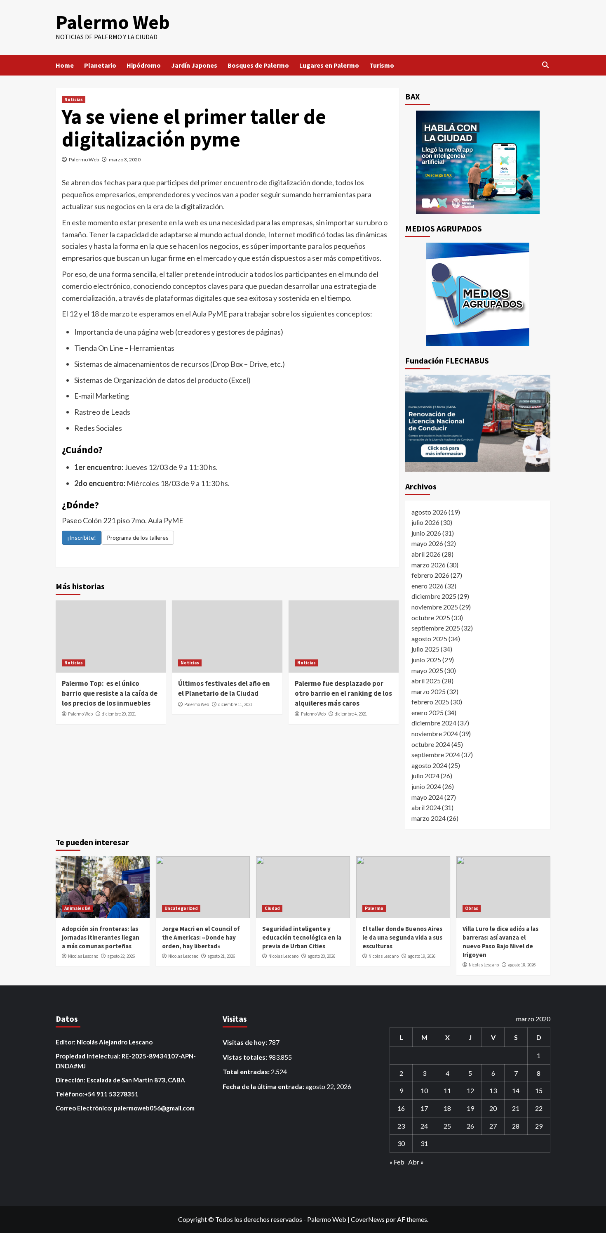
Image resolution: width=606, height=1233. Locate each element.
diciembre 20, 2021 (119, 714)
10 (424, 1090)
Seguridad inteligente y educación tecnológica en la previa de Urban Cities (301, 937)
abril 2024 (426, 807)
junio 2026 (426, 533)
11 (447, 1090)
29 (539, 1126)
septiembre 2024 (435, 754)
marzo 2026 (428, 565)
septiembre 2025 (435, 628)
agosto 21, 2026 (221, 956)
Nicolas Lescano (83, 956)
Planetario (100, 65)
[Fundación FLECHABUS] (478, 423)
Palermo (374, 908)
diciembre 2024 (433, 723)
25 (447, 1126)
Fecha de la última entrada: (264, 1086)
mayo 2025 (427, 670)
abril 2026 (426, 554)
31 (424, 1143)
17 (424, 1108)
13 (493, 1090)
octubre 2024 (430, 744)
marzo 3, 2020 (125, 159)
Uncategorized (181, 908)
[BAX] (478, 162)
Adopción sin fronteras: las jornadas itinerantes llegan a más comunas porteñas (100, 937)
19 (470, 1108)
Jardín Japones (194, 65)
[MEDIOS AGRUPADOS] (478, 294)
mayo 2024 (427, 797)
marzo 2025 (428, 691)
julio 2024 (425, 775)
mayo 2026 (427, 543)
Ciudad (272, 908)
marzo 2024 (428, 818)
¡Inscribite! (81, 537)
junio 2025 (426, 660)
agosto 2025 (429, 638)
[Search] (545, 65)
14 (515, 1090)
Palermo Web (113, 22)
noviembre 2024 (434, 733)
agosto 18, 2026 (522, 965)
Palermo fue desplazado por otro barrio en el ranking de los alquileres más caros (343, 693)
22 (539, 1108)
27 (493, 1126)
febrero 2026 (430, 575)
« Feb (397, 1162)
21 (515, 1108)
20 (493, 1108)
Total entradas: (247, 1071)
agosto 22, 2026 (121, 956)
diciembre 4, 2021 (351, 714)
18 (447, 1108)
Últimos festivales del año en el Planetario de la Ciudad (224, 688)
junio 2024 (426, 786)
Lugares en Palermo (329, 65)
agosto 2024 (429, 765)
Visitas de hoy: (245, 1042)
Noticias (73, 99)
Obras (471, 908)
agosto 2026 (429, 512)
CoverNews (368, 1219)
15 (539, 1090)
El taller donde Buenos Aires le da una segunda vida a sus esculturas (402, 937)
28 (515, 1126)
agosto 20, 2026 (321, 956)
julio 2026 (425, 522)
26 (470, 1126)
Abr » (416, 1162)
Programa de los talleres (138, 537)
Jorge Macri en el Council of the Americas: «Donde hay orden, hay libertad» (201, 937)
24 (424, 1126)
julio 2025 (425, 649)
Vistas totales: (245, 1057)
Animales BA (77, 908)
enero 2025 (427, 712)
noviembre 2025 (434, 607)
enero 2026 (427, 586)
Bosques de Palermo (258, 65)
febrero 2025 (430, 702)
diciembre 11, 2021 (235, 704)
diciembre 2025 (433, 596)
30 (401, 1143)
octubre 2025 (430, 617)
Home (65, 65)
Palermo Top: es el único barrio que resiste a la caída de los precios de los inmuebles (109, 693)
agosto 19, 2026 (421, 956)
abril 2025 (426, 681)
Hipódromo (144, 65)
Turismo (381, 65)
